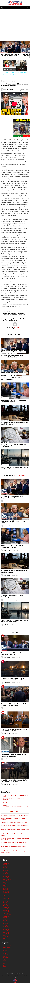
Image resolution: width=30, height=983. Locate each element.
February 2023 (6, 925)
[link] (5, 62)
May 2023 (5, 920)
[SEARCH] (28, 7)
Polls (4, 962)
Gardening (3, 353)
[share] (13, 61)
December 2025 (6, 875)
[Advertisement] (15, 25)
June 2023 (5, 919)
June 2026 (5, 866)
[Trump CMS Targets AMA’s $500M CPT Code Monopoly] (15, 435)
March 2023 (5, 923)
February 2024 (6, 907)
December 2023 (6, 910)
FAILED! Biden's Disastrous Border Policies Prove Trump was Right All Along (9, 61)
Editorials (3, 351)
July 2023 (5, 917)
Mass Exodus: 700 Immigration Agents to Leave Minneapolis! (13, 847)
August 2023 (6, 916)
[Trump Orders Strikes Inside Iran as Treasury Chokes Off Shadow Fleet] (15, 669)
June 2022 (5, 936)
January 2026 (6, 873)
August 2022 (6, 933)
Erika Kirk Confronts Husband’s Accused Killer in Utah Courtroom (14, 730)
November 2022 (6, 929)
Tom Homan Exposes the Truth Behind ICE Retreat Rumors (13, 834)
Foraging (17, 351)
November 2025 (6, 876)
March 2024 (5, 905)
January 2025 (6, 891)
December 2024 (6, 892)
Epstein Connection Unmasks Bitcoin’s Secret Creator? (15, 815)
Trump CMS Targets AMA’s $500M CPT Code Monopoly (15, 807)
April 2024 (5, 904)
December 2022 (6, 928)
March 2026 (5, 870)
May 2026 (5, 867)
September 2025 (7, 879)
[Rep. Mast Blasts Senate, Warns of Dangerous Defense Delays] (10, 47)
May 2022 (5, 938)
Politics (4, 960)
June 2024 (5, 901)
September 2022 (7, 932)
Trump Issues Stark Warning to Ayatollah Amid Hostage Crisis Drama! (15, 839)
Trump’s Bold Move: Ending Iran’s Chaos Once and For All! (14, 826)
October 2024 (6, 895)
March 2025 (5, 888)
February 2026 (6, 872)
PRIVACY (4, 975)
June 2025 (5, 883)
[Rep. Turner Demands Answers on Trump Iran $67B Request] (15, 413)
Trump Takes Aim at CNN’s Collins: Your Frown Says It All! (14, 843)
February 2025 (6, 889)
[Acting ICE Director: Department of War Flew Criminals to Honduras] (15, 770)
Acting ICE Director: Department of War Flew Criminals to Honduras (14, 780)
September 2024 (7, 897)
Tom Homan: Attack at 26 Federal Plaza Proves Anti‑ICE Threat (14, 755)
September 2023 (7, 914)
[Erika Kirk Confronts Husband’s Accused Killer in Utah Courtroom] (15, 719)
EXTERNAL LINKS (17, 975)
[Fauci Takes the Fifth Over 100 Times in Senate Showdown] (15, 368)
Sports (4, 965)
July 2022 (5, 935)
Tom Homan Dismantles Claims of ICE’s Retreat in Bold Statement (15, 819)
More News (15, 811)
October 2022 (6, 930)
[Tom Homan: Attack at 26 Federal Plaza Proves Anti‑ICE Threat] (15, 745)
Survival (4, 966)
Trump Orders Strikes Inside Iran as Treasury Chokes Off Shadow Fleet (12, 679)
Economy (21, 350)
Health (15, 353)
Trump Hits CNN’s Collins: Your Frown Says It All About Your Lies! (15, 830)
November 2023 (6, 911)
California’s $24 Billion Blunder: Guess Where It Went (14, 822)
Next (29, 49)
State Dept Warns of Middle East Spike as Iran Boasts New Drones (14, 468)
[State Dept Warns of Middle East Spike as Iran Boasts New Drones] (15, 457)
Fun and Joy (23, 351)
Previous (0, 49)
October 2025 (6, 877)
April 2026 (5, 869)
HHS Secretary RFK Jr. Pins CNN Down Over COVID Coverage (13, 401)
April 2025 (5, 886)
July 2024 (5, 900)
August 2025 (6, 880)
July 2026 (5, 864)
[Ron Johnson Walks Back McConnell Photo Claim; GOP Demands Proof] (15, 694)
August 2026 (6, 863)
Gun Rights (9, 353)
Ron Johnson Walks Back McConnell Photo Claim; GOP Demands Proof (14, 704)
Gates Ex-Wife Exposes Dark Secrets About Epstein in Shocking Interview (15, 851)
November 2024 (6, 894)
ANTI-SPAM (25, 975)
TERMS (9, 975)
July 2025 (5, 882)
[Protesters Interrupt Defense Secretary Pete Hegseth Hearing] (15, 643)
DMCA (15, 977)
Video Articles (6, 968)
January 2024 (6, 908)
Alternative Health (5, 350)
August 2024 (6, 898)
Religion (4, 963)
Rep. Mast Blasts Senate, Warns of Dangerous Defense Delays (10, 55)
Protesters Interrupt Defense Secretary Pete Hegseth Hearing (13, 653)
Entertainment (10, 351)
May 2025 (5, 885)
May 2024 (5, 903)
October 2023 (6, 913)
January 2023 (6, 926)
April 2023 (5, 922)
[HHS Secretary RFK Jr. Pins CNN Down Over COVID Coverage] (15, 390)
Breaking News (14, 350)
